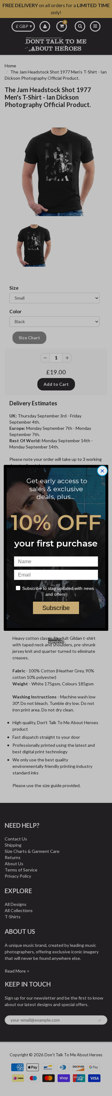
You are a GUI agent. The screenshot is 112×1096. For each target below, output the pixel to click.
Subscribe (56, 607)
